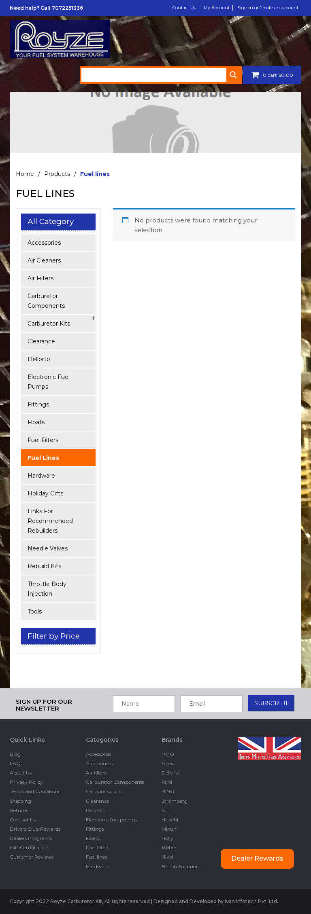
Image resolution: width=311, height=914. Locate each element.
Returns (19, 810)
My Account (217, 8)
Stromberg (174, 801)
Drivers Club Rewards (35, 829)
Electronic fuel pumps (49, 381)
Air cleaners (44, 260)
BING (168, 791)
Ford (167, 782)
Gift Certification (29, 847)
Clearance (41, 341)
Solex (167, 763)
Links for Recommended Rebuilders (50, 521)
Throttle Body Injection (47, 588)
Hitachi (170, 820)
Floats (36, 422)
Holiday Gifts (45, 493)
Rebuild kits (44, 566)
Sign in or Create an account (267, 8)
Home (25, 174)
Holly (167, 838)
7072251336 (67, 8)
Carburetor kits (49, 323)
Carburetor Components (46, 300)
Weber (169, 847)
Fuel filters (43, 440)
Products (57, 174)
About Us (21, 773)
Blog (15, 754)
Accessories (44, 242)
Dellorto (39, 359)
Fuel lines (43, 457)
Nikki (167, 857)
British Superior (180, 866)
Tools (35, 611)
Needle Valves (48, 548)
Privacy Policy (26, 782)
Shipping (20, 801)
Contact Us (184, 8)
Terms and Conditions (35, 791)
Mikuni (170, 829)
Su (165, 810)
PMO (168, 754)
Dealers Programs (31, 838)
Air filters (40, 278)
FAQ (15, 763)
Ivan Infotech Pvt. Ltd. (251, 901)
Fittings (38, 404)
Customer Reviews (31, 857)
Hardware (41, 475)
